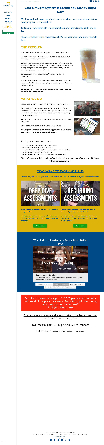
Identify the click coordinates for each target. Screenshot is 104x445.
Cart (45, 1)
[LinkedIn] (94, 1)
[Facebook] (90, 1)
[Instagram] (97, 1)
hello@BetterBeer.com (60, 434)
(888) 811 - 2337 (24, 1)
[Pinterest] (99, 1)
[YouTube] (95, 1)
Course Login (39, 1)
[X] (92, 1)
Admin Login (32, 1)
